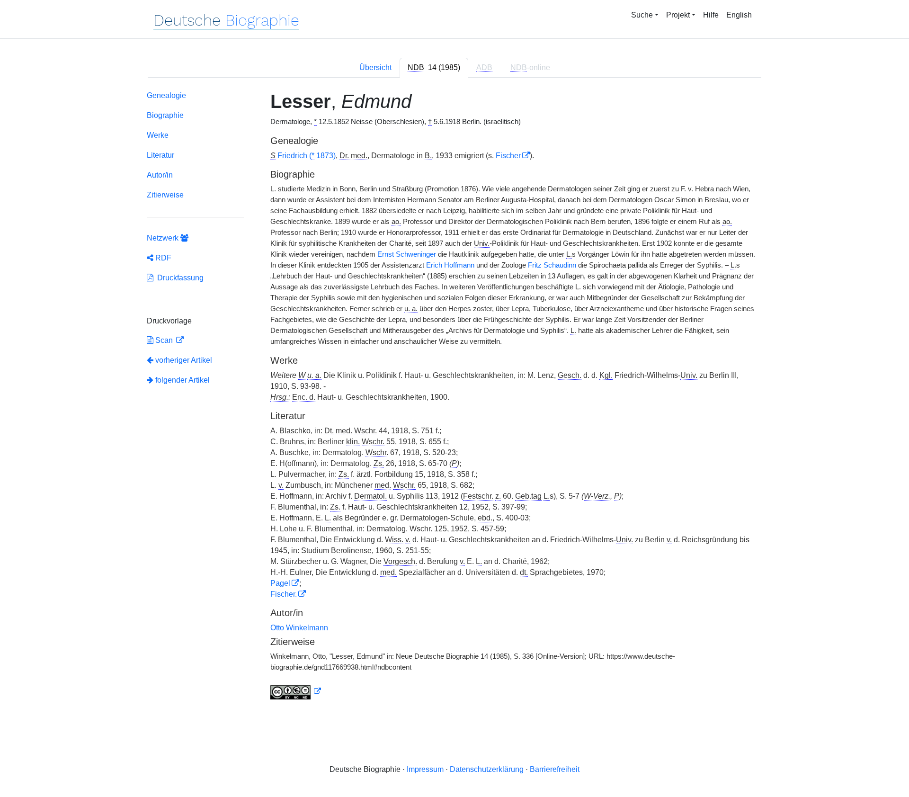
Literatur (160, 155)
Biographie (165, 115)
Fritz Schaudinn (552, 265)
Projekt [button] (678, 15)
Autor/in (160, 175)
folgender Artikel (181, 380)
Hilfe (711, 15)
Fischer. (283, 594)
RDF (162, 258)
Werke (158, 135)
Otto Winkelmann (299, 628)
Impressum (425, 769)
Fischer (508, 156)
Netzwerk (163, 238)
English (739, 15)
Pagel (280, 583)
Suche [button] (642, 15)
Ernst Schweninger (406, 254)
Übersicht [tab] (375, 67)
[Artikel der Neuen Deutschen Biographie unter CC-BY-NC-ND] (295, 691)
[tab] (434, 68)
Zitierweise (165, 195)
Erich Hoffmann (450, 265)
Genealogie (166, 95)
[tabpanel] (454, 397)
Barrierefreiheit (554, 769)
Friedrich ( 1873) (306, 156)
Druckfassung (178, 278)
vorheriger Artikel (183, 360)
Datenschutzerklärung (487, 769)
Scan (164, 340)
